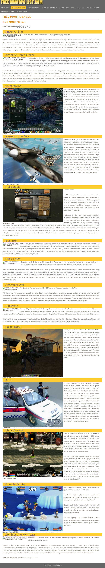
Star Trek (11, 240)
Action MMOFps (18, 7)
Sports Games (93, 7)
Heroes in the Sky (17, 136)
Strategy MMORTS (49, 7)
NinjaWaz (11, 306)
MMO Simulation (77, 7)
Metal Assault (14, 430)
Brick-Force (13, 259)
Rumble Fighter (15, 484)
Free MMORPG (33, 7)
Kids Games (64, 7)
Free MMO (5, 7)
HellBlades (12, 186)
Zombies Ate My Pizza (20, 534)
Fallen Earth (13, 326)
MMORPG (13, 557)
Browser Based (7, 11)
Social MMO (22, 11)
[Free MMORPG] (22, 4)
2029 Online (13, 86)
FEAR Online (14, 31)
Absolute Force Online (20, 55)
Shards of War (14, 285)
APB (8, 380)
